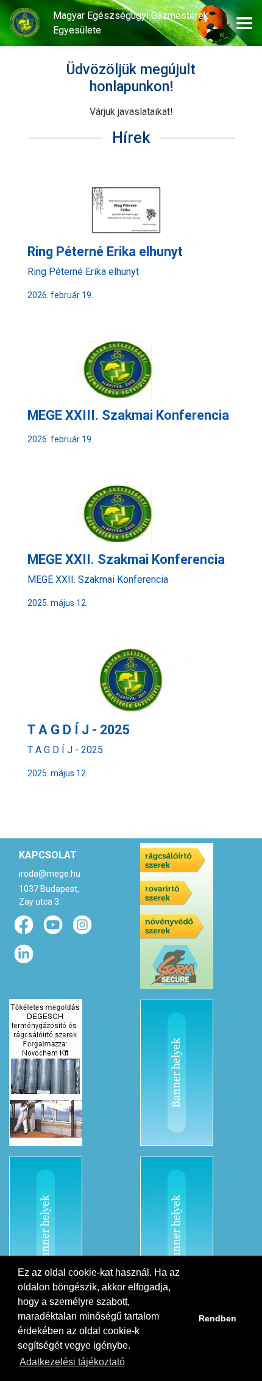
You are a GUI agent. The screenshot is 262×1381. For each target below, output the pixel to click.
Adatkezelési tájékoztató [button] (72, 1362)
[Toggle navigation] (244, 23)
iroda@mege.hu (49, 873)
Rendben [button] (217, 1318)
